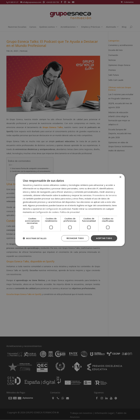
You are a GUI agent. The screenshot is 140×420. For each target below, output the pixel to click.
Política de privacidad (70, 212)
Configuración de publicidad (58, 208)
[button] (34, 238)
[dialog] (70, 210)
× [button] (120, 177)
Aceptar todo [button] (104, 238)
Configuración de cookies (47, 212)
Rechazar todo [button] (75, 238)
